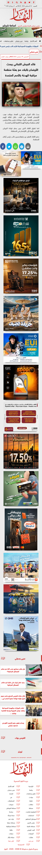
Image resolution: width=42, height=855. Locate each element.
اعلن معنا (11, 840)
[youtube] (25, 2)
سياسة (11, 811)
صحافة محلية (11, 822)
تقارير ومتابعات (8, 40)
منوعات (11, 804)
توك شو (11, 819)
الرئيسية (31, 786)
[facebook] (33, 2)
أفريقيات (30, 833)
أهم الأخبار (33, 40)
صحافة (31, 808)
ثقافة (31, 800)
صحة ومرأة (11, 815)
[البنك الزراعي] (31, 160)
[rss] (21, 2)
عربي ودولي (19, 40)
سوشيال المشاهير (31, 819)
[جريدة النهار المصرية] (21, 32)
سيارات (11, 833)
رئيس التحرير (31, 822)
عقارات (31, 837)
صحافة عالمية (31, 826)
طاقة (11, 829)
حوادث (31, 797)
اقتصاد (11, 793)
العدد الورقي (31, 829)
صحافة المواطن (11, 808)
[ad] (21, 195)
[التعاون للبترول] (21, 382)
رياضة (26, 40)
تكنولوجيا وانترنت (31, 811)
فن (11, 797)
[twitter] (29, 2)
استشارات (31, 815)
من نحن (31, 840)
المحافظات (11, 800)
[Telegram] (21, 146)
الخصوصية (21, 844)
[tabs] (8, 2)
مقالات (31, 804)
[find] (17, 2)
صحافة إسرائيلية (11, 826)
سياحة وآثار (11, 837)
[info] (12, 2)
